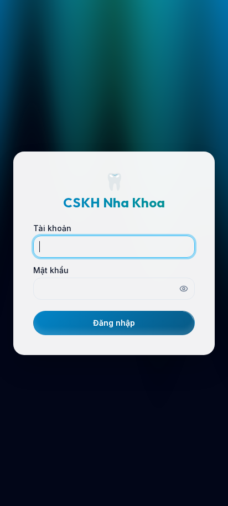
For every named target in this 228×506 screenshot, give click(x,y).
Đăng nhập (114, 322)
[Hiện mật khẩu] (184, 289)
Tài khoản (52, 228)
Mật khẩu (51, 270)
